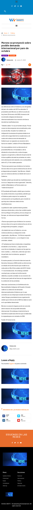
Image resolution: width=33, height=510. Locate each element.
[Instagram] (18, 6)
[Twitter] (15, 6)
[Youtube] (21, 6)
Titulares (12, 55)
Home (5, 33)
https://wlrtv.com (15, 349)
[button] (16, 1)
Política (13, 33)
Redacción (10, 60)
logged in (12, 363)
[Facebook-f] (12, 6)
